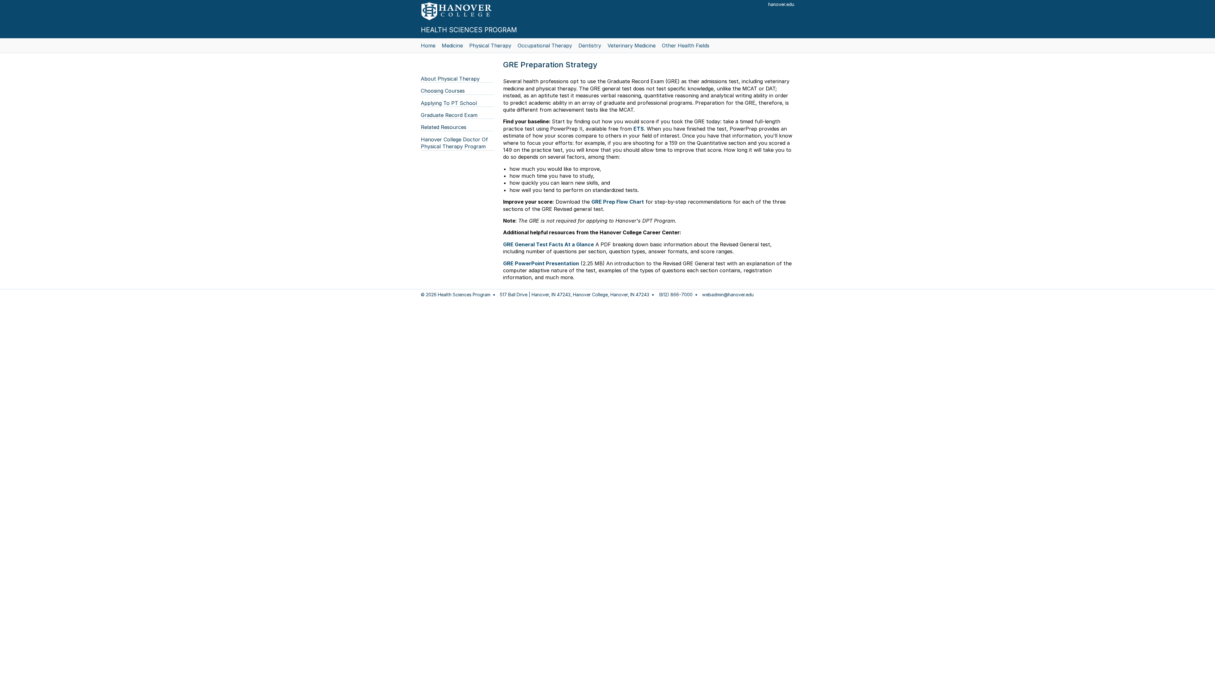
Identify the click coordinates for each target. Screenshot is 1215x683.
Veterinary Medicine (632, 45)
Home (428, 45)
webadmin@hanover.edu (728, 294)
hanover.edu (781, 4)
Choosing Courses (443, 91)
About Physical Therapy (450, 79)
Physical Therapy (490, 45)
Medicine (452, 45)
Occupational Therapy (545, 45)
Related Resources (443, 127)
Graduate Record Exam (449, 115)
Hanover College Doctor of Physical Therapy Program (454, 143)
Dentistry (589, 45)
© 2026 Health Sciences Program (455, 294)
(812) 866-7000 (676, 294)
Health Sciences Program (469, 30)
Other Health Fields (685, 45)
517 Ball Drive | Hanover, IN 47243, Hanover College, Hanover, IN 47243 (574, 294)
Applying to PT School (449, 103)
